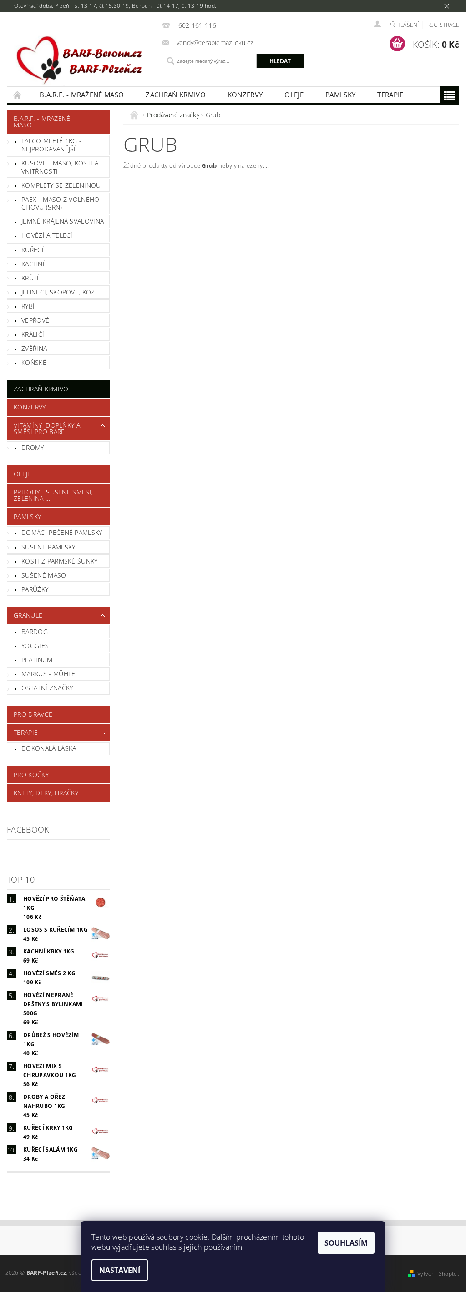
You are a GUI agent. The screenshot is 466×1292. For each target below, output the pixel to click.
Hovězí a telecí (47, 235)
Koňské (33, 362)
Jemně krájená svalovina (62, 221)
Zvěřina (34, 348)
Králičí (32, 334)
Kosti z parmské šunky (59, 561)
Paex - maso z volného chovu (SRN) (60, 203)
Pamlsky (340, 94)
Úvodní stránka (18, 95)
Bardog (34, 631)
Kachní (33, 263)
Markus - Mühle (48, 673)
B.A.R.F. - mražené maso (82, 94)
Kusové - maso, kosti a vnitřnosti (59, 167)
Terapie (390, 94)
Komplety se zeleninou (61, 185)
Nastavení (119, 1270)
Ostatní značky (47, 687)
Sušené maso (43, 575)
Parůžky (34, 589)
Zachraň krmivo (175, 94)
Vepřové (35, 320)
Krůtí (30, 278)
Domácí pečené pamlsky (61, 532)
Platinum (37, 659)
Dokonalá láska (48, 748)
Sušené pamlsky (48, 547)
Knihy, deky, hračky (46, 792)
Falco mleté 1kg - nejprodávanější (51, 144)
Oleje (294, 94)
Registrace (443, 25)
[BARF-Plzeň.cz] (82, 60)
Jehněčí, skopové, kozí (59, 292)
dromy (32, 447)
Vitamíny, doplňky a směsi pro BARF (47, 428)
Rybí (28, 306)
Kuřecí (32, 249)
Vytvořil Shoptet (438, 1273)
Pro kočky (31, 774)
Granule (28, 615)
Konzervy (245, 94)
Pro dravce (33, 714)
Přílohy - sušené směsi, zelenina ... (53, 495)
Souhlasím (346, 1243)
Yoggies (35, 645)
